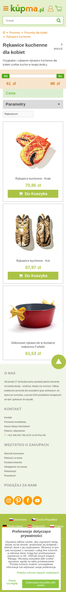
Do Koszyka (35, 193)
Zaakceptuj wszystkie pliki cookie (40, 584)
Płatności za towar (13, 458)
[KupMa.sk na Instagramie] (8, 504)
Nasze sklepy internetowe (17, 426)
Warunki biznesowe (14, 453)
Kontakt (8, 417)
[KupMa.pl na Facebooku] (27, 504)
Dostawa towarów (13, 462)
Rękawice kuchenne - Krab (33, 178)
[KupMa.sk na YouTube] (37, 504)
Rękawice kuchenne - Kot (33, 260)
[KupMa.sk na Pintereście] (18, 504)
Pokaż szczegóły (12, 582)
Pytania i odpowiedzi (14, 431)
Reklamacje (10, 471)
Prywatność (10, 475)
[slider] (6, 76)
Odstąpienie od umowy (15, 467)
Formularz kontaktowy (15, 422)
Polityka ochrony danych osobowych (38, 572)
